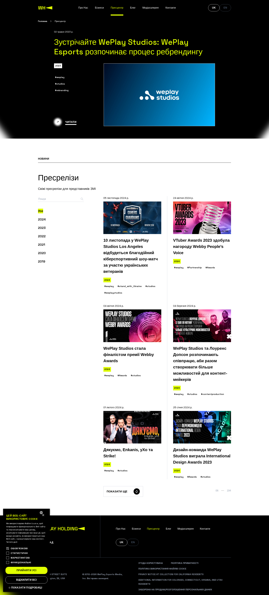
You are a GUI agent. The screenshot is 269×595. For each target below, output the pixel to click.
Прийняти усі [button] (26, 570)
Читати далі (11, 542)
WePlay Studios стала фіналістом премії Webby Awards (128, 354)
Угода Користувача (150, 563)
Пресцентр (117, 7)
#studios (60, 83)
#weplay (59, 77)
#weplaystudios (113, 292)
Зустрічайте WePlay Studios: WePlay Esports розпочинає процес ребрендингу (128, 47)
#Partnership (194, 267)
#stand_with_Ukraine (130, 286)
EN (225, 7)
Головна (42, 21)
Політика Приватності (184, 563)
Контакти (170, 7)
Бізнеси (99, 7)
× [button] (43, 515)
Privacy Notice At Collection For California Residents (170, 574)
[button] (26, 588)
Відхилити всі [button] (26, 579)
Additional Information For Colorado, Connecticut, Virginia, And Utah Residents (180, 581)
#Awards (210, 267)
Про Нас (83, 7)
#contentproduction (212, 394)
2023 (58, 65)
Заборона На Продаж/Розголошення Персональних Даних (175, 589)
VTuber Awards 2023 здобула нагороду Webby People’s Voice (201, 246)
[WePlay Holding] (45, 7)
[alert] (26, 550)
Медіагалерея (150, 7)
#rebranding (61, 90)
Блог (133, 7)
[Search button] (82, 199)
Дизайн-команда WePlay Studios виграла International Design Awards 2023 (201, 456)
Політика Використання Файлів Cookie (162, 568)
